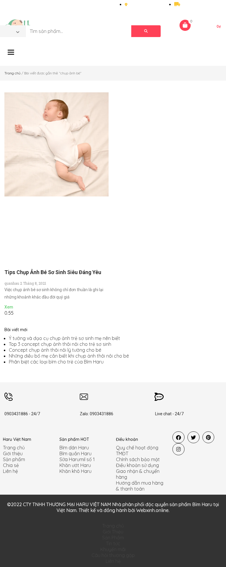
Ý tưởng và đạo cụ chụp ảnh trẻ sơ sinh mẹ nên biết (64, 338)
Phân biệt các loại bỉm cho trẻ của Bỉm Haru (56, 362)
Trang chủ (12, 73)
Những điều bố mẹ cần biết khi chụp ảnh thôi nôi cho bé (69, 356)
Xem (8, 307)
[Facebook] (178, 437)
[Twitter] (193, 437)
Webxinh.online (152, 510)
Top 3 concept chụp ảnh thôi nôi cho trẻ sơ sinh (60, 344)
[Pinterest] (208, 437)
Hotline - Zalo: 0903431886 (26, 6)
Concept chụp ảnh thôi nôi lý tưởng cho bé (55, 350)
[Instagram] (178, 449)
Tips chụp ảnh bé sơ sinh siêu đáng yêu (52, 272)
